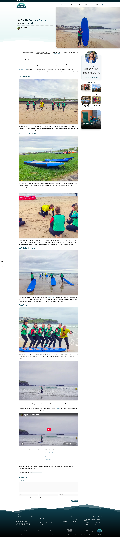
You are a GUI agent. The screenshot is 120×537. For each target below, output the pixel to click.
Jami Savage (24, 27)
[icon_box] (89, 125)
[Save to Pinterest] (2, 265)
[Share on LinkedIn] (2, 268)
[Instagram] (19, 1)
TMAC (96, 524)
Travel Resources (43, 516)
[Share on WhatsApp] (2, 271)
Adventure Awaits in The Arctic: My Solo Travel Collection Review (86, 93)
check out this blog (35, 410)
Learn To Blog (43, 520)
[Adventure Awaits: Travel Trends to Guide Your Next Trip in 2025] (86, 100)
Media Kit (42, 518)
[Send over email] (2, 274)
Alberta (64, 516)
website (57, 408)
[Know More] (81, 128)
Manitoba (65, 519)
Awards (86, 524)
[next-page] (92, 108)
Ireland (31, 472)
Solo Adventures (38, 472)
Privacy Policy (45, 530)
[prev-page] (90, 108)
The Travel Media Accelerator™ (46, 522)
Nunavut (74, 521)
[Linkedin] (21, 1)
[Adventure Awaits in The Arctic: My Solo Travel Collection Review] (86, 88)
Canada (96, 102)
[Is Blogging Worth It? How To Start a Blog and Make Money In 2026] (96, 88)
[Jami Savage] (19, 28)
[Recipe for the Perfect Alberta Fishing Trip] (96, 100)
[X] (25, 1)
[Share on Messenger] (2, 277)
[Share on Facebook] (2, 259)
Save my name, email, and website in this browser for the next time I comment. (36, 497)
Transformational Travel (45, 524)
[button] (102, 4)
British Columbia (86, 102)
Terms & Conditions (38, 530)
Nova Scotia (65, 521)
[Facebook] (17, 1)
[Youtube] (27, 1)
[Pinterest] (23, 1)
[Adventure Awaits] (21, 6)
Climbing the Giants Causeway (49, 456)
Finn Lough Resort (49, 459)
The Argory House (49, 463)
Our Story (87, 522)
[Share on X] (2, 262)
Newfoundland (76, 519)
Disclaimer (50, 530)
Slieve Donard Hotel (48, 452)
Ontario (64, 524)
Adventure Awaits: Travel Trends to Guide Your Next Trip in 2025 (86, 105)
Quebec (74, 524)
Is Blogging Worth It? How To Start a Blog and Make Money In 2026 (96, 93)
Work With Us (97, 522)
